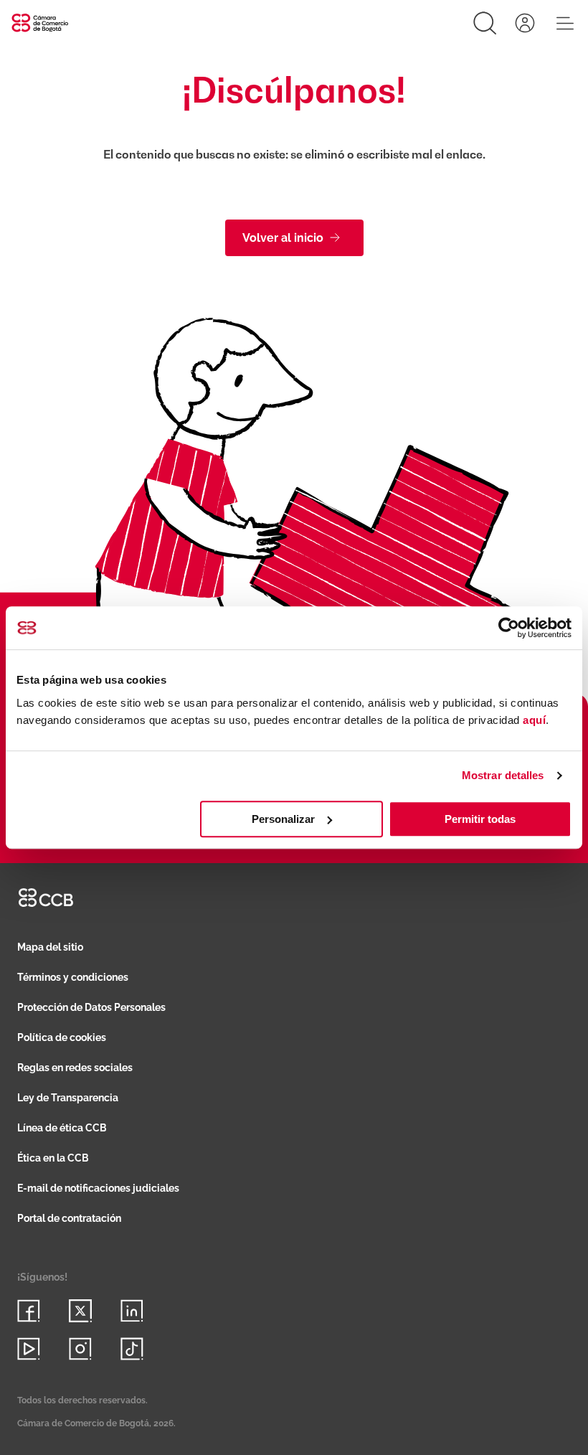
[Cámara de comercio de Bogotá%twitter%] (80, 1310)
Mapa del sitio (50, 947)
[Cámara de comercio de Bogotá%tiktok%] (131, 1348)
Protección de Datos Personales (91, 1007)
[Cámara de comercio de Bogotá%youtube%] (28, 1348)
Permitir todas (480, 819)
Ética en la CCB (53, 1158)
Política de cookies (61, 1037)
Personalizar (283, 819)
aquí (534, 720)
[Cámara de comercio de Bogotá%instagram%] (80, 1348)
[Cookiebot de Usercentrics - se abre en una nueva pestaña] (509, 628)
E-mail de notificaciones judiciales (98, 1188)
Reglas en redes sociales (75, 1067)
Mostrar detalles (503, 775)
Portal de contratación (69, 1218)
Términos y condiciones (72, 977)
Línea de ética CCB (62, 1128)
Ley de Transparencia (67, 1097)
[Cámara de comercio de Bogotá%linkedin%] (131, 1310)
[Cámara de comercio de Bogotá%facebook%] (28, 1310)
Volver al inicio (282, 238)
